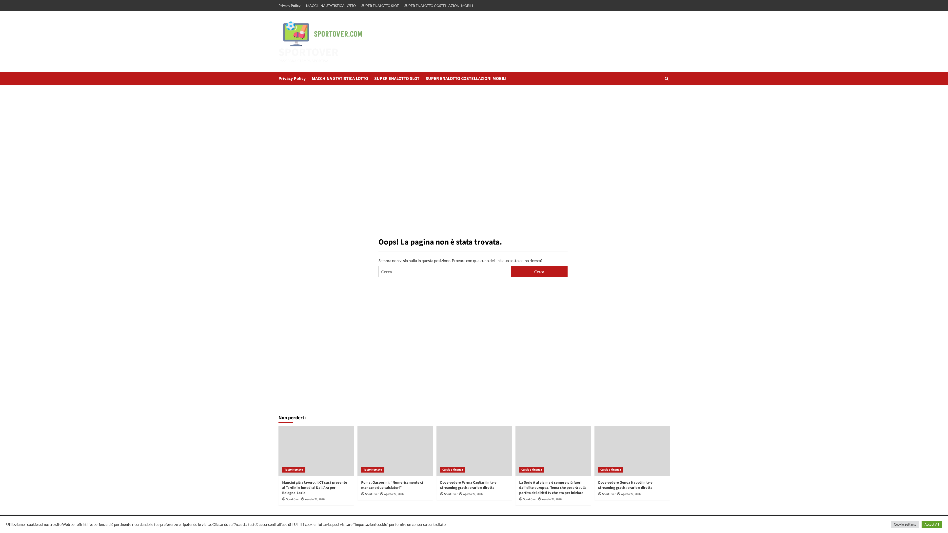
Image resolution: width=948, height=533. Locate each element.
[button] (667, 78)
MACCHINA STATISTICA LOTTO (331, 5)
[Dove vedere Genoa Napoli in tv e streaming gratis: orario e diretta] (632, 451)
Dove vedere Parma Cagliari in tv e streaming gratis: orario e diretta (468, 485)
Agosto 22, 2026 (315, 499)
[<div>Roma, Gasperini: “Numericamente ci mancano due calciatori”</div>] (395, 451)
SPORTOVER (308, 52)
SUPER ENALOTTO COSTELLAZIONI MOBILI (438, 5)
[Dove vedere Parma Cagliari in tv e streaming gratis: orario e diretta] (474, 451)
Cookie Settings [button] (905, 524)
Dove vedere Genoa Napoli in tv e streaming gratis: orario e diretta (625, 485)
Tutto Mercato (293, 470)
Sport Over (292, 499)
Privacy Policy (289, 5)
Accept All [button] (932, 524)
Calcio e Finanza (452, 470)
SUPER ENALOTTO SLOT (380, 5)
